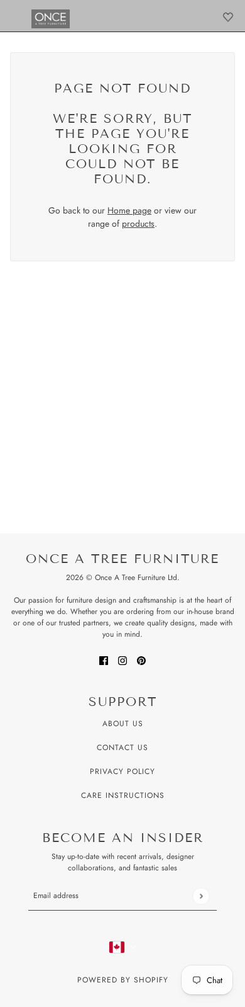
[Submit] (200, 895)
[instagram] (122, 659)
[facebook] (103, 659)
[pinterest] (141, 659)
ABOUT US (122, 723)
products (138, 223)
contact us (122, 747)
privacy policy (122, 771)
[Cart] (228, 17)
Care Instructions (123, 795)
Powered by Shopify (122, 980)
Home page (129, 210)
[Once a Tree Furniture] (50, 18)
